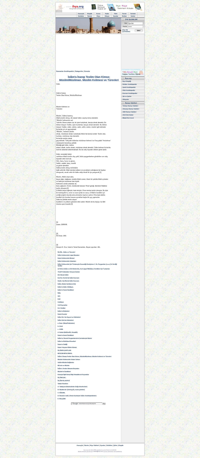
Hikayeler (126, 99)
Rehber (124, 16)
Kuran (98, 14)
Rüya (98, 16)
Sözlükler (81, 16)
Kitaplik (89, 14)
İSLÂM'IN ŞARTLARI (64, 350)
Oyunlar (115, 16)
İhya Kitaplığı (127, 81)
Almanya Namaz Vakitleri (131, 109)
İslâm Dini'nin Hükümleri (66, 320)
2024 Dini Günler (128, 115)
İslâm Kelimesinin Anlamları (67, 261)
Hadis (107, 14)
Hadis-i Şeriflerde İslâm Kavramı (68, 281)
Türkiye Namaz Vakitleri (130, 106)
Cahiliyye (61, 302)
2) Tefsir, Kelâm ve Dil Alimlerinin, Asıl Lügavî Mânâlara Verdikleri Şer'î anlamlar (84, 269)
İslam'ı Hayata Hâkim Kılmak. (67, 347)
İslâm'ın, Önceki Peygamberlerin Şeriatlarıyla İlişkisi (75, 338)
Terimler (133, 14)
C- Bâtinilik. (61, 393)
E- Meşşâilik (62, 399)
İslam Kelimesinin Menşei (66, 258)
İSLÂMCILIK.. (62, 377)
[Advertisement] (100, 51)
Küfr (59, 299)
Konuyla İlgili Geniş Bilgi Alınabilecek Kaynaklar (73, 374)
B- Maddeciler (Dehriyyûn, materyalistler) (71, 390)
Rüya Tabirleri (94, 445)
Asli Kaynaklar (62, 305)
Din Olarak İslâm (63, 275)
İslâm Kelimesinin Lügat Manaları (68, 255)
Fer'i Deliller (62, 308)
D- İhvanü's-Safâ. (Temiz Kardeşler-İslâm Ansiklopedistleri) (77, 396)
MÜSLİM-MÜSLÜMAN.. (65, 353)
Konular (87, 71)
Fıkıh (115, 14)
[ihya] (72, 12)
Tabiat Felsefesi (63, 383)
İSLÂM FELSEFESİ (64, 380)
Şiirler (115, 445)
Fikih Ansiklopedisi (129, 90)
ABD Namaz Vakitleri (129, 112)
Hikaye (107, 16)
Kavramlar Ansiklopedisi (65, 71)
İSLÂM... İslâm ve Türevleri (66, 252)
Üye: (125, 23)
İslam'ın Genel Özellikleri (66, 335)
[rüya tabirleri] (117, 10)
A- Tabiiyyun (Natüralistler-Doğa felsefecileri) (72, 386)
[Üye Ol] (125, 30)
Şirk (59, 296)
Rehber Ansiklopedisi (130, 84)
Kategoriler (79, 71)
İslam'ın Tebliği (62, 344)
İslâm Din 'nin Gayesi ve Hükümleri (69, 317)
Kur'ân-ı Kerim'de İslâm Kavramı (68, 278)
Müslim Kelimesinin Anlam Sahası (69, 359)
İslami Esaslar (62, 314)
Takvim (89, 16)
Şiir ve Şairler (127, 96)
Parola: (125, 26)
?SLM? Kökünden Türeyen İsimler (69, 272)
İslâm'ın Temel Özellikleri (66, 290)
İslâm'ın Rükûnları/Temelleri (67, 341)
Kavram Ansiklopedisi (130, 93)
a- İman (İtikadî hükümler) (66, 323)
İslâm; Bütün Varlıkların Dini (67, 284)
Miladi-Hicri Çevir (128, 118)
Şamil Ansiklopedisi (129, 87)
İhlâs (59, 293)
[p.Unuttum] (126, 31)
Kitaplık (120, 445)
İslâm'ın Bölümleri (63, 311)
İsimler (133, 16)
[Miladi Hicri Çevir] (132, 75)
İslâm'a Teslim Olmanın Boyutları (68, 368)
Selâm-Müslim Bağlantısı (66, 362)
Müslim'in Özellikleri (64, 371)
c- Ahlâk (60, 329)
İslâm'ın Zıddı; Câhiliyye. (65, 287)
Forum (124, 14)
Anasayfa (81, 14)
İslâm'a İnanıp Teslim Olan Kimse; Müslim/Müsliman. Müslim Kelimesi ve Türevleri (84, 356)
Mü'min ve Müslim (63, 365)
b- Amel (60, 326)
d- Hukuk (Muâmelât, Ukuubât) (68, 332)
